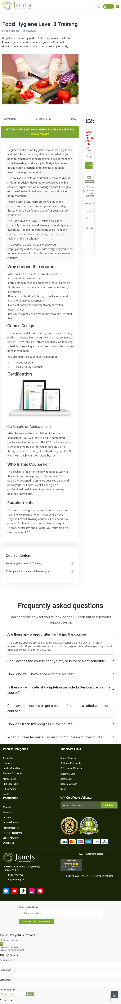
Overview (10, 119)
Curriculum (43, 119)
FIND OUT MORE (40, 134)
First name (5, 970)
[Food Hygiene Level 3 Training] (40, 79)
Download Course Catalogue (36, 921)
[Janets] (16, 9)
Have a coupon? (7, 990)
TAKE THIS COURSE (91, 166)
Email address (7, 960)
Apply (29, 994)
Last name (5, 980)
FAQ (73, 119)
